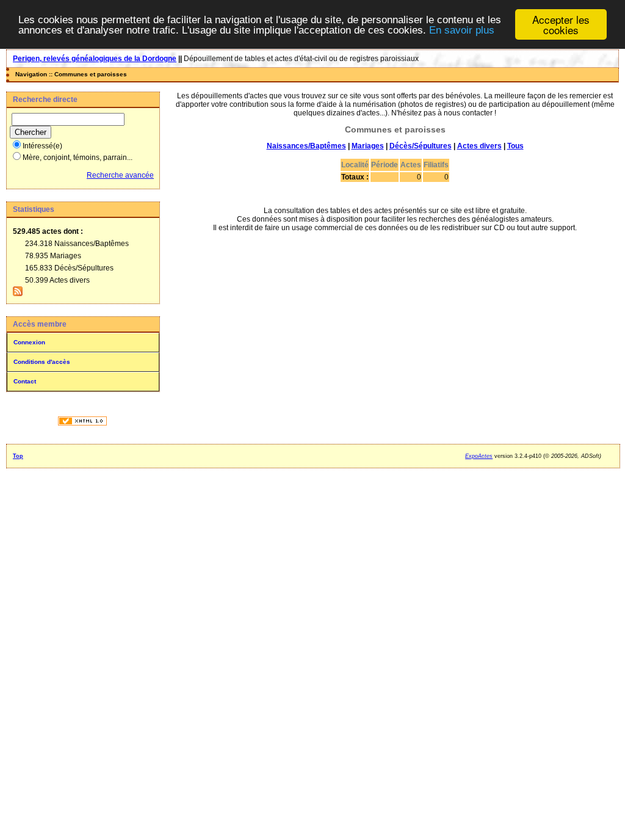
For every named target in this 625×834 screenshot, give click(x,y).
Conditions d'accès (41, 361)
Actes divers (479, 146)
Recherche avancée (120, 175)
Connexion (29, 342)
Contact (24, 381)
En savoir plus (461, 30)
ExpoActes (479, 456)
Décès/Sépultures (420, 146)
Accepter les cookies (561, 24)
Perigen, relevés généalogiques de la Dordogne (94, 58)
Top (18, 456)
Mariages (368, 146)
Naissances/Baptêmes (306, 146)
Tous (515, 146)
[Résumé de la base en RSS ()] (18, 293)
